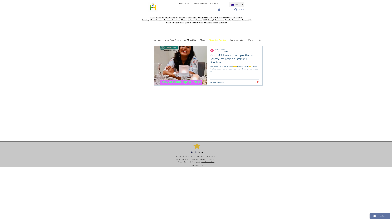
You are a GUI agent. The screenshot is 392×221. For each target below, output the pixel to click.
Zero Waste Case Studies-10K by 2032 (180, 40)
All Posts (157, 40)
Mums (202, 40)
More (250, 40)
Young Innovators (237, 40)
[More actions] (258, 50)
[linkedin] (202, 152)
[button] (219, 9)
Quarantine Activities (217, 40)
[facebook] (199, 152)
